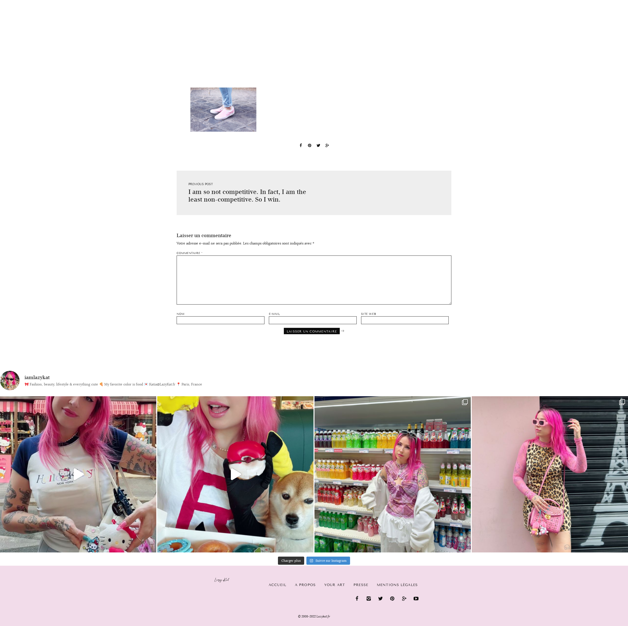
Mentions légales (397, 585)
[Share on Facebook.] (301, 146)
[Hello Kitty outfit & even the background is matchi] (78, 474)
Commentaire (189, 253)
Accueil (18, 2)
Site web (368, 314)
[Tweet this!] (318, 146)
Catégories (49, 3)
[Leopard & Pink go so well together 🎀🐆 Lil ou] (550, 474)
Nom (180, 314)
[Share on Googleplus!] (327, 146)
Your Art (334, 585)
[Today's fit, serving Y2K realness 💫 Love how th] (392, 474)
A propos (305, 585)
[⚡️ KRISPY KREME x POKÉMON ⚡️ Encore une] (235, 474)
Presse (596, 2)
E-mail (274, 314)
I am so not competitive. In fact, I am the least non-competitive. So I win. (247, 195)
